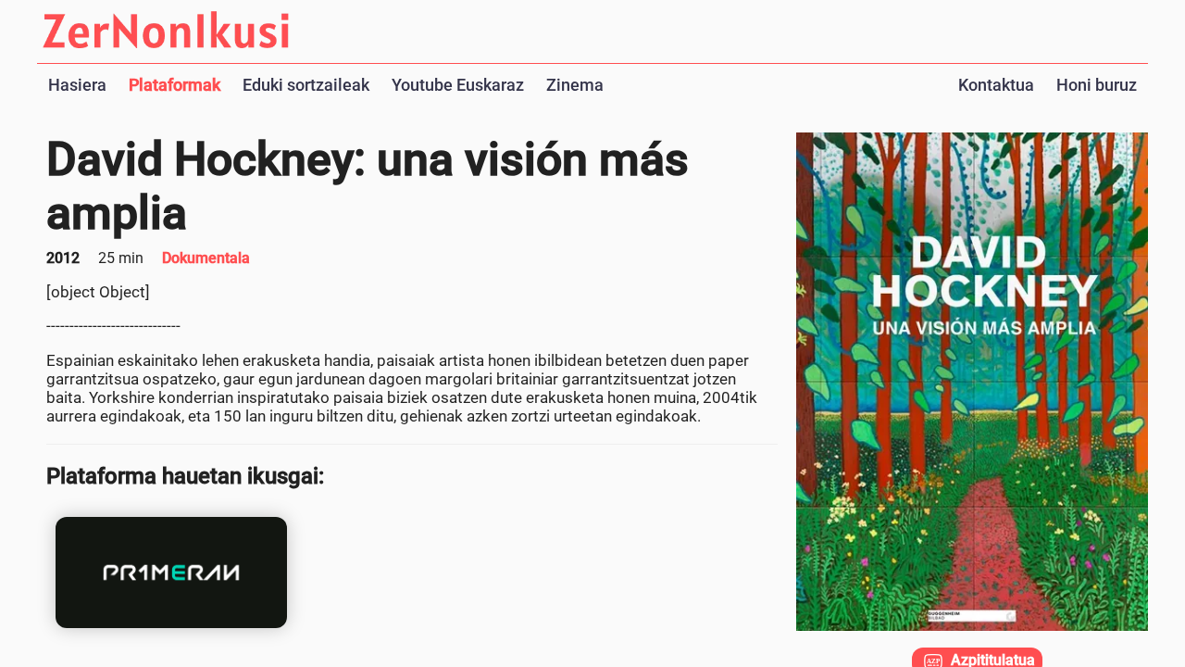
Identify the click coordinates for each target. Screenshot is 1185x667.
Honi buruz (1096, 84)
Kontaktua (996, 84)
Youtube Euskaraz (458, 84)
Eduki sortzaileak (306, 84)
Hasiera (77, 84)
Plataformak (174, 84)
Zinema (575, 84)
